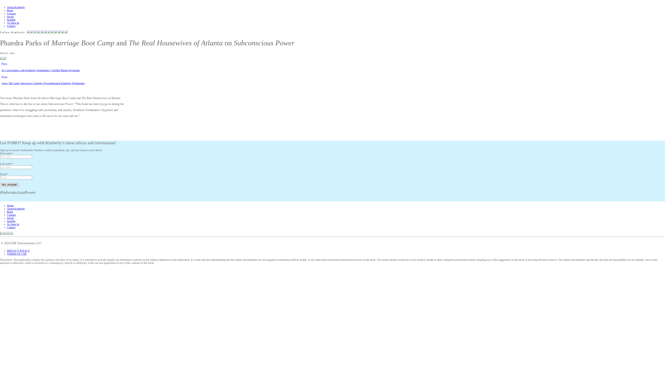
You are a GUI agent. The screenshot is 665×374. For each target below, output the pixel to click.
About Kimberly (16, 7)
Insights (11, 19)
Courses (11, 13)
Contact (11, 26)
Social (10, 16)
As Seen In (13, 22)
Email (4, 174)
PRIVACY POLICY (18, 250)
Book (10, 10)
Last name (6, 163)
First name (7, 153)
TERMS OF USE (17, 253)
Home (10, 205)
